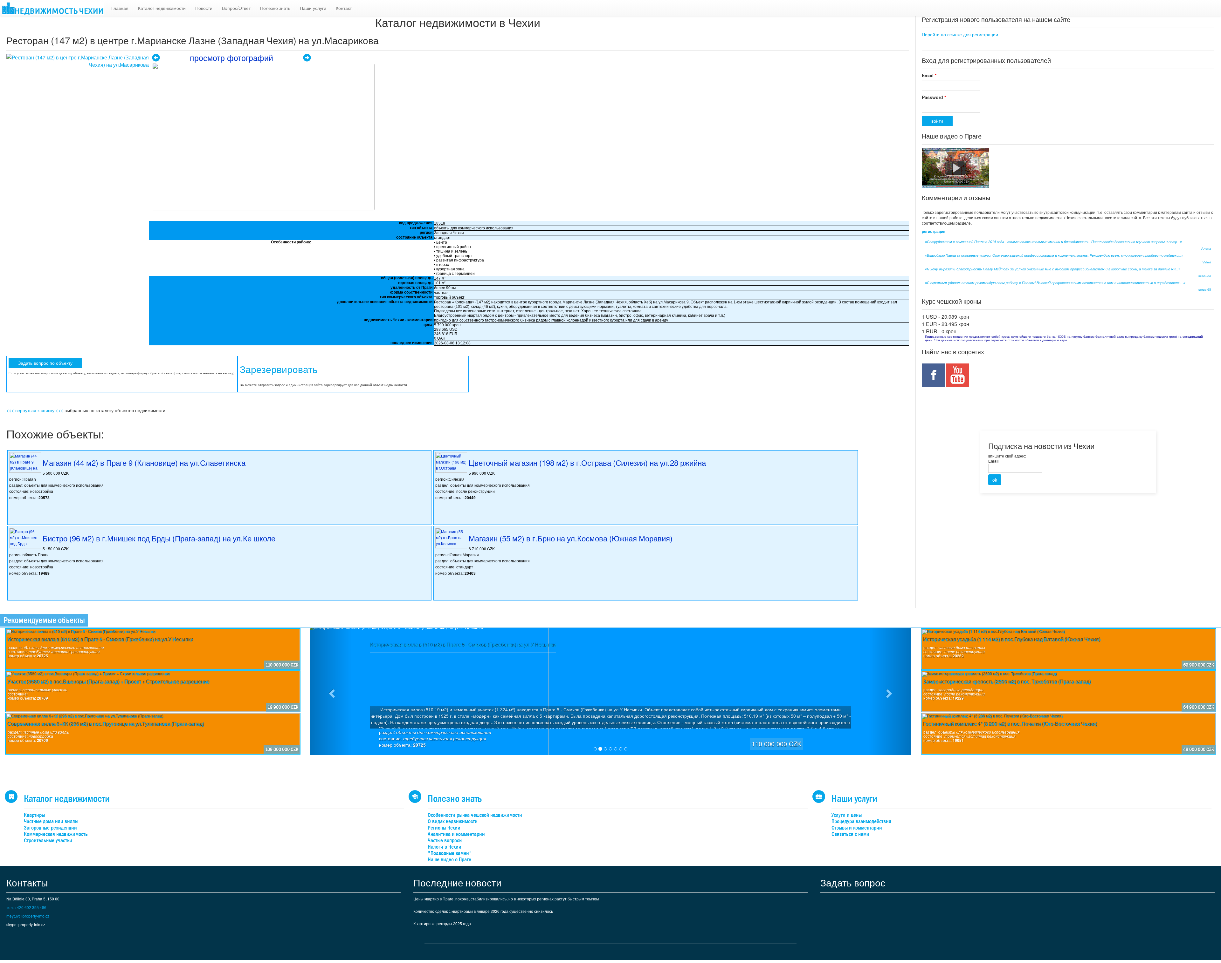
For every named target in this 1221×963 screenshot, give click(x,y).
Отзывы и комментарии (856, 828)
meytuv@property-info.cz (27, 916)
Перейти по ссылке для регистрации (960, 34)
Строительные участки (48, 841)
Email (929, 75)
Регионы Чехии (444, 828)
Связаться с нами (850, 834)
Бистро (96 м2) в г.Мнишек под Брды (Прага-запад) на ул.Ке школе (159, 538)
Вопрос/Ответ (236, 8)
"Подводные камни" (450, 853)
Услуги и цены (846, 815)
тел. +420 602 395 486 (26, 907)
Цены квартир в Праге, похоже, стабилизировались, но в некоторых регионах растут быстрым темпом (506, 898)
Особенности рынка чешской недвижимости (475, 815)
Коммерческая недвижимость (56, 834)
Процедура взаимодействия (861, 821)
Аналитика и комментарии (456, 834)
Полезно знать (275, 8)
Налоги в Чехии (444, 847)
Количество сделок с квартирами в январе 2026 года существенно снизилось (483, 911)
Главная (119, 8)
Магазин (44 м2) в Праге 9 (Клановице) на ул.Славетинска (144, 462)
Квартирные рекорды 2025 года (442, 923)
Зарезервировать (279, 369)
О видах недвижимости (453, 821)
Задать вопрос (852, 882)
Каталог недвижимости (162, 8)
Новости (203, 8)
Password (934, 97)
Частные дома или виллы (51, 821)
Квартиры (34, 815)
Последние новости (457, 882)
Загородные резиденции (50, 828)
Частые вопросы (445, 841)
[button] (331, 691)
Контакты (27, 882)
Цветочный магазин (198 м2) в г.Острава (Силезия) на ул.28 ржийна (587, 462)
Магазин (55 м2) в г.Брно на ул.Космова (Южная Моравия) (571, 538)
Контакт (344, 8)
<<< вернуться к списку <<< (34, 410)
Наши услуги (313, 8)
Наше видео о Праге (449, 860)
